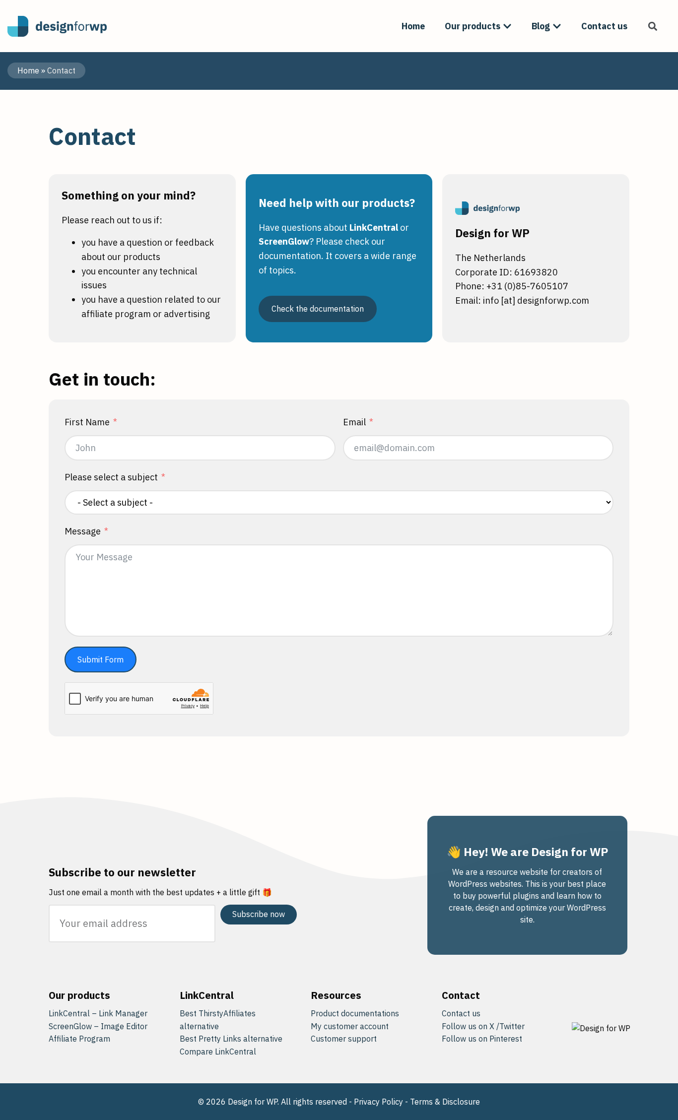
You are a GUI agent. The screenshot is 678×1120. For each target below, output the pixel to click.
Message (83, 531)
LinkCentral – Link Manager (98, 1013)
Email (354, 422)
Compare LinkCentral (218, 1051)
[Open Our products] (507, 26)
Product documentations (355, 1013)
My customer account (350, 1026)
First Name (87, 422)
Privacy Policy (378, 1102)
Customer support (344, 1039)
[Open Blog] (556, 26)
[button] (653, 26)
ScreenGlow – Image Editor (98, 1026)
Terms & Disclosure (445, 1102)
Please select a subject (111, 477)
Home (28, 70)
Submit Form (100, 659)
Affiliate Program (79, 1039)
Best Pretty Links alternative (231, 1039)
